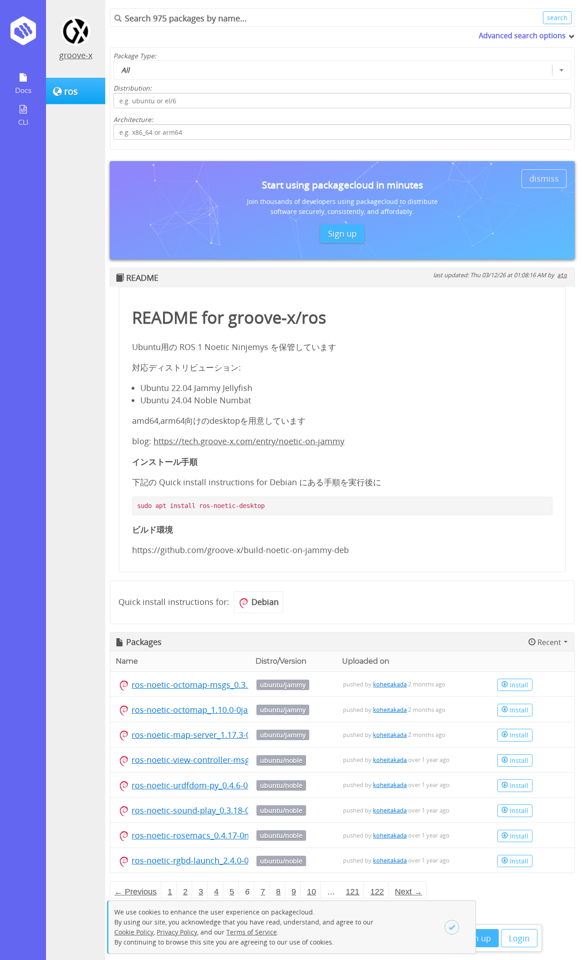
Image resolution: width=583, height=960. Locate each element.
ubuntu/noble (281, 760)
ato (562, 275)
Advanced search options (522, 35)
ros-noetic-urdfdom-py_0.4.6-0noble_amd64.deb (224, 785)
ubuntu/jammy (283, 685)
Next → (408, 891)
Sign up (476, 938)
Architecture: (133, 119)
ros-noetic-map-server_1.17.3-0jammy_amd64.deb (228, 734)
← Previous (135, 891)
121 (352, 891)
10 (311, 891)
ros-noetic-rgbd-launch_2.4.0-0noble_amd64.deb (224, 860)
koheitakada (390, 684)
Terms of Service (251, 932)
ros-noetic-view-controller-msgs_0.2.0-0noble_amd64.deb (242, 759)
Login (519, 938)
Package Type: (134, 55)
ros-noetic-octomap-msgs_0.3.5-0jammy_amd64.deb (232, 684)
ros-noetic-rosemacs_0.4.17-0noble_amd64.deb (222, 835)
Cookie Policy (133, 932)
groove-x (75, 55)
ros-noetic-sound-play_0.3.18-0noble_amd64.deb (225, 810)
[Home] (23, 34)
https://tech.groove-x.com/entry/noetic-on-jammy (248, 441)
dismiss (544, 178)
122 (377, 891)
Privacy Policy (177, 932)
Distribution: (132, 88)
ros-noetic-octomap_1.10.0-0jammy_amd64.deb (223, 709)
